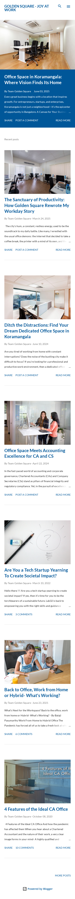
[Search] (60, 6)
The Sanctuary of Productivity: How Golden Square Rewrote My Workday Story (36, 205)
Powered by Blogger (40, 889)
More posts (63, 875)
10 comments (24, 847)
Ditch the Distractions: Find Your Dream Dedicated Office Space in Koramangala (36, 330)
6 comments (23, 733)
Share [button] (8, 120)
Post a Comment (26, 120)
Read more (63, 120)
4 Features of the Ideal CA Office (36, 809)
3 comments (23, 614)
